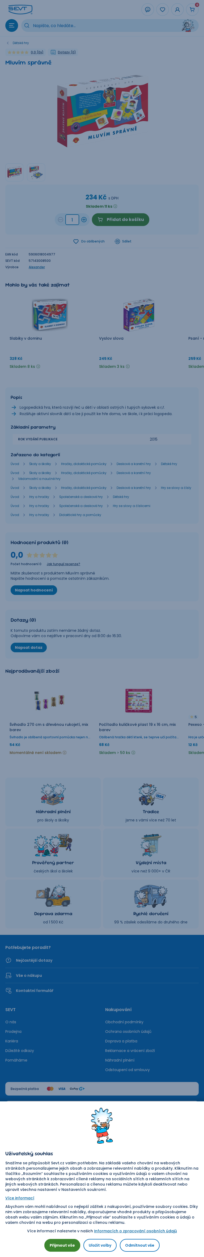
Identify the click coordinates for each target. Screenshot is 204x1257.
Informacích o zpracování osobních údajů (135, 1231)
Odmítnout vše (139, 1245)
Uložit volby (100, 1245)
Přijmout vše (62, 1245)
